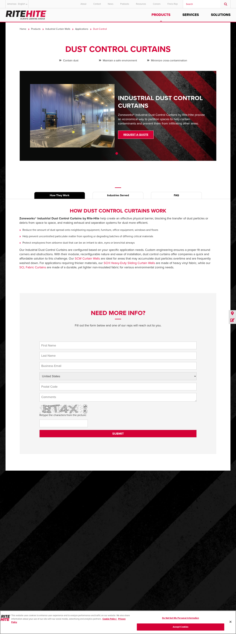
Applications (81, 28)
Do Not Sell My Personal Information (180, 618)
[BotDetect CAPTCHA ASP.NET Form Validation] (61, 409)
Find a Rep (172, 4)
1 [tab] (116, 153)
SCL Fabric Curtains (32, 267)
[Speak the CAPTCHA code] (85, 411)
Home (23, 28)
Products (161, 15)
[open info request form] (232, 320)
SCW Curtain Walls (87, 258)
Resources (141, 4)
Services (190, 15)
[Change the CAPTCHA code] (85, 407)
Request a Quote (135, 134)
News (110, 4)
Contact (97, 4)
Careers (157, 4)
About (83, 4)
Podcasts (124, 4)
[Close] (230, 622)
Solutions (220, 15)
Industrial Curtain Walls (57, 28)
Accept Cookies (180, 626)
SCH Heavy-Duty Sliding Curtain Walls (129, 263)
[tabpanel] (118, 118)
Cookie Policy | (109, 618)
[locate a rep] (232, 313)
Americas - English (16, 4)
